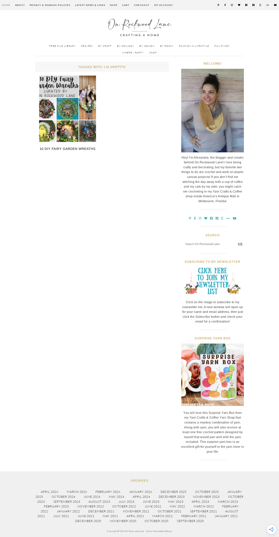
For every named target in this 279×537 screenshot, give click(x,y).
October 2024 (63, 497)
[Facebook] (225, 5)
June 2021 (86, 516)
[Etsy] (260, 5)
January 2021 (226, 516)
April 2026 (49, 492)
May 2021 (110, 516)
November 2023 (206, 497)
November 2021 (136, 511)
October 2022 (124, 506)
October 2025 (207, 492)
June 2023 (151, 501)
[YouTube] (275, 5)
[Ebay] (267, 5)
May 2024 (116, 497)
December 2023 (172, 497)
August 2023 (99, 501)
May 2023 (175, 501)
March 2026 (77, 492)
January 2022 (68, 511)
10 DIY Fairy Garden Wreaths (67, 149)
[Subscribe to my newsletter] (212, 297)
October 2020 (156, 521)
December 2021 (101, 511)
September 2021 (203, 511)
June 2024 (92, 497)
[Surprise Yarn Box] (212, 408)
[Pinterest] (218, 5)
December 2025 (174, 492)
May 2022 (177, 506)
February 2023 (56, 506)
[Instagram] (232, 5)
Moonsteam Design (162, 531)
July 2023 (126, 501)
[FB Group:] (246, 5)
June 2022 (153, 506)
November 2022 (90, 506)
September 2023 (66, 501)
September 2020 (190, 521)
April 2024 (141, 497)
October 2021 (169, 511)
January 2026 (140, 492)
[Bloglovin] (239, 5)
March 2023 (228, 501)
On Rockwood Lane (139, 27)
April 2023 (200, 501)
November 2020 (123, 521)
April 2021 (135, 516)
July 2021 (61, 516)
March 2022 (204, 506)
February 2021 (193, 516)
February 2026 (108, 492)
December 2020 (88, 521)
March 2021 (162, 516)
